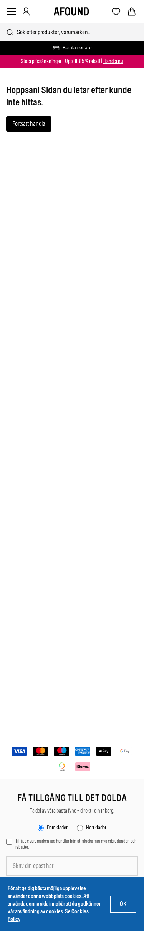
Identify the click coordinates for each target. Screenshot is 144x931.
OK (123, 904)
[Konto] (26, 11)
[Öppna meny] (11, 11)
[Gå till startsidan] (71, 11)
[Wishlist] (116, 12)
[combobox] (72, 32)
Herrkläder (96, 827)
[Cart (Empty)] (131, 11)
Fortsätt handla (28, 123)
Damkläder (57, 827)
